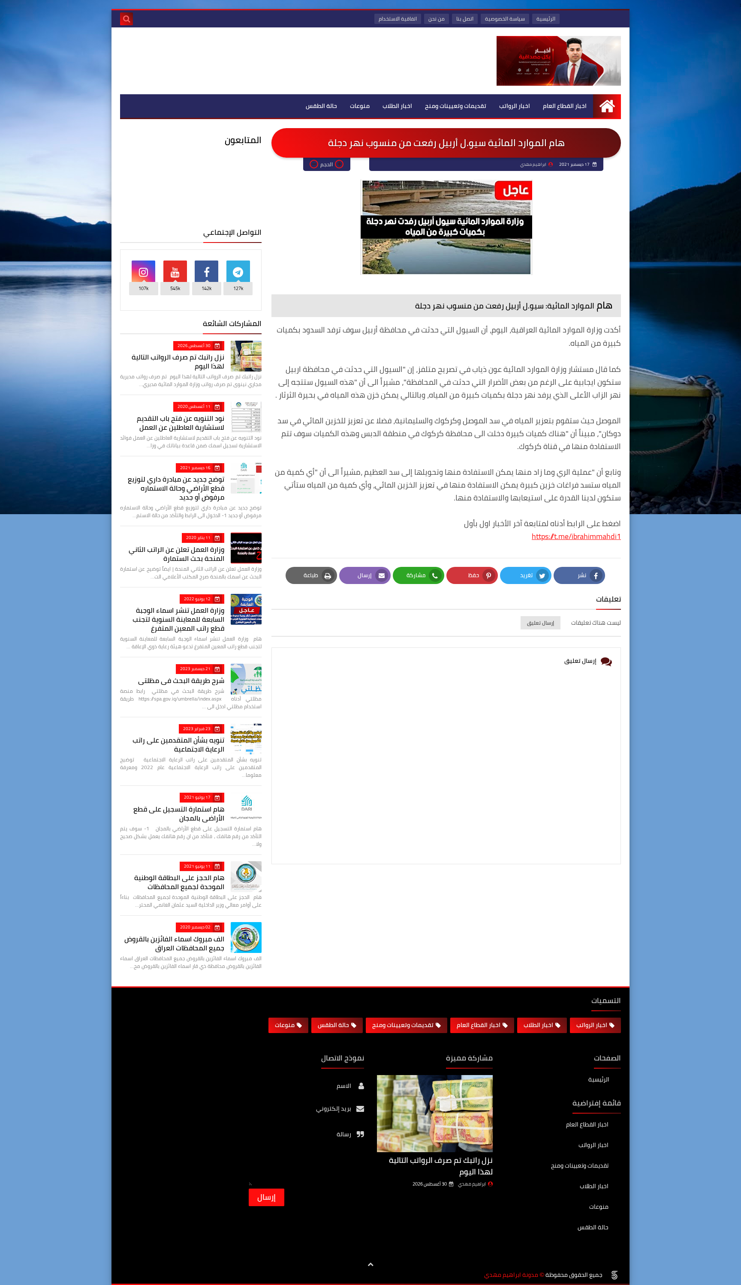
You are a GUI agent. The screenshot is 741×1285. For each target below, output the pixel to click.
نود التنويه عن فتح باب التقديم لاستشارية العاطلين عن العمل (180, 423)
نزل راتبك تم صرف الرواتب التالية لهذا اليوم (178, 361)
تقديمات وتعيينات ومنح (455, 105)
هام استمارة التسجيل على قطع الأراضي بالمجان (178, 813)
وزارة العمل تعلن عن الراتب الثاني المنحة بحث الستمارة (176, 554)
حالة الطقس (321, 105)
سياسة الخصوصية (505, 19)
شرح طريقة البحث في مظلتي (181, 680)
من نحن (436, 19)
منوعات (360, 105)
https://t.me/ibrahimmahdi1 (576, 536)
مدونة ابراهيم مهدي (511, 1274)
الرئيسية (545, 19)
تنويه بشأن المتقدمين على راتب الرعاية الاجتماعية (178, 744)
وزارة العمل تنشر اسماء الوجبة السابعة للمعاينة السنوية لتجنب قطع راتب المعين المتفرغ (178, 619)
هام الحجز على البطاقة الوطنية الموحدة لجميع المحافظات (179, 882)
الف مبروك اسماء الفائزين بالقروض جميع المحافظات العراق (174, 943)
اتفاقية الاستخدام (398, 19)
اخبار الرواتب (514, 105)
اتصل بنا (464, 19)
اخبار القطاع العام (565, 105)
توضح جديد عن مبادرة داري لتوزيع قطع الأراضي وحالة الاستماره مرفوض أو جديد (176, 488)
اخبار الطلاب (397, 105)
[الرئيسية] (607, 106)
